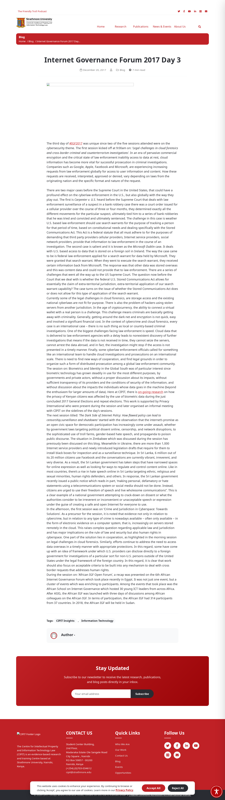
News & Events (161, 26)
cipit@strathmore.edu (78, 772)
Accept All (153, 788)
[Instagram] (200, 11)
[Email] (206, 11)
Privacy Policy (124, 790)
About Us (180, 26)
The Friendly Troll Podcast (32, 11)
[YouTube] (189, 11)
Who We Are (122, 744)
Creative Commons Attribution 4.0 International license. (160, 795)
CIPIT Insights (65, 621)
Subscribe (142, 694)
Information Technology (97, 621)
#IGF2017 (75, 143)
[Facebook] (184, 11)
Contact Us (121, 755)
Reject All (178, 788)
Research (120, 26)
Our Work (120, 749)
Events (119, 767)
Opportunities (123, 772)
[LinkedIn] (195, 11)
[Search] (199, 26)
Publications (140, 26)
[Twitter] (179, 11)
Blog (31, 41)
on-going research (150, 392)
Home (101, 26)
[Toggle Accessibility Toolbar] (217, 791)
